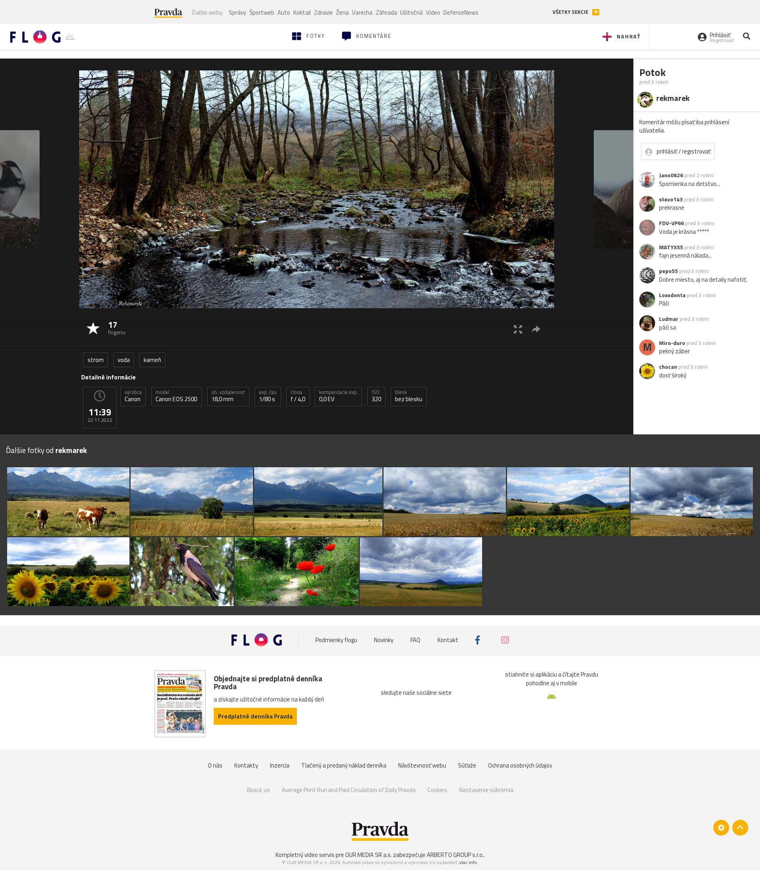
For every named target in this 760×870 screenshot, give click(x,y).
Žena (342, 12)
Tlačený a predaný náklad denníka (343, 765)
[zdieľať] (536, 329)
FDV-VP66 (671, 223)
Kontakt (447, 639)
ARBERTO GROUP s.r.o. (455, 854)
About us (258, 790)
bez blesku (408, 396)
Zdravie (323, 12)
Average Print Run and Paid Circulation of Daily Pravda (349, 790)
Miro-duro (672, 343)
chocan (668, 367)
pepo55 (668, 271)
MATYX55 (671, 247)
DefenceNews (461, 12)
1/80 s (268, 396)
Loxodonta (672, 295)
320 (376, 396)
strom (95, 359)
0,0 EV (338, 396)
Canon (133, 396)
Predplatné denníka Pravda (255, 716)
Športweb (261, 12)
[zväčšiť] (518, 329)
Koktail (302, 12)
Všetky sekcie (571, 12)
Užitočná (411, 12)
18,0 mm (228, 396)
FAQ (415, 639)
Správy (237, 12)
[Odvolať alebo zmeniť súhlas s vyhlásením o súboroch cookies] (721, 828)
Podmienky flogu (336, 639)
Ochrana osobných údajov (520, 765)
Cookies (437, 790)
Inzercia (279, 765)
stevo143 (671, 199)
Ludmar (668, 319)
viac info (468, 862)
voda (124, 359)
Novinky (383, 639)
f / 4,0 (298, 396)
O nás (215, 765)
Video (433, 12)
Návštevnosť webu (422, 765)
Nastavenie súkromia (486, 790)
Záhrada (386, 12)
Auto (283, 12)
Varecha (362, 12)
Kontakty (246, 765)
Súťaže (467, 765)
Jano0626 (671, 175)
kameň (152, 359)
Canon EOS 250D (177, 396)
